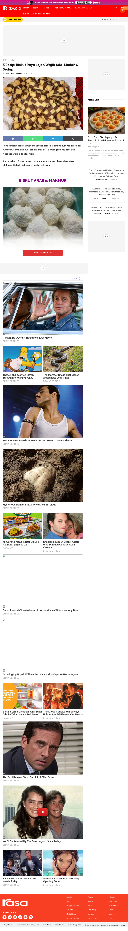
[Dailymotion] (116, 19)
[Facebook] (102, 19)
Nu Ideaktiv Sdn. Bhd (103, 925)
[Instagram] (105, 19)
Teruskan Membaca (43, 253)
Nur (89, 147)
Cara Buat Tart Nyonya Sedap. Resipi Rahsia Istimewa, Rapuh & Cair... (106, 140)
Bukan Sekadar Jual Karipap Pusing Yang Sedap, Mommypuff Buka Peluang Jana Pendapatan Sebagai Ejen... (106, 173)
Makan (12, 60)
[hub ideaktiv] (122, 7)
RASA (5, 60)
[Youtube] (113, 19)
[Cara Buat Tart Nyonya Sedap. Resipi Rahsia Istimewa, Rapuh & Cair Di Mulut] (106, 120)
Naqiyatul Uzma (102, 179)
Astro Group (122, 925)
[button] (116, 8)
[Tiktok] (110, 19)
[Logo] (11, 8)
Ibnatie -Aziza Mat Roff (13, 73)
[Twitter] (107, 19)
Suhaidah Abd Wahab (102, 198)
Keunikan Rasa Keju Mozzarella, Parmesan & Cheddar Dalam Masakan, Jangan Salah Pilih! (106, 191)
